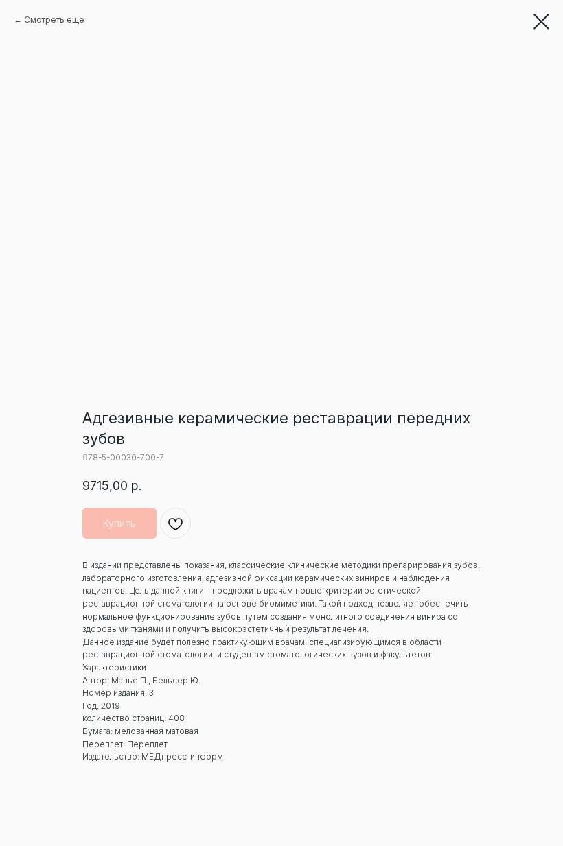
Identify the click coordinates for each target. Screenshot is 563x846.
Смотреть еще (54, 19)
